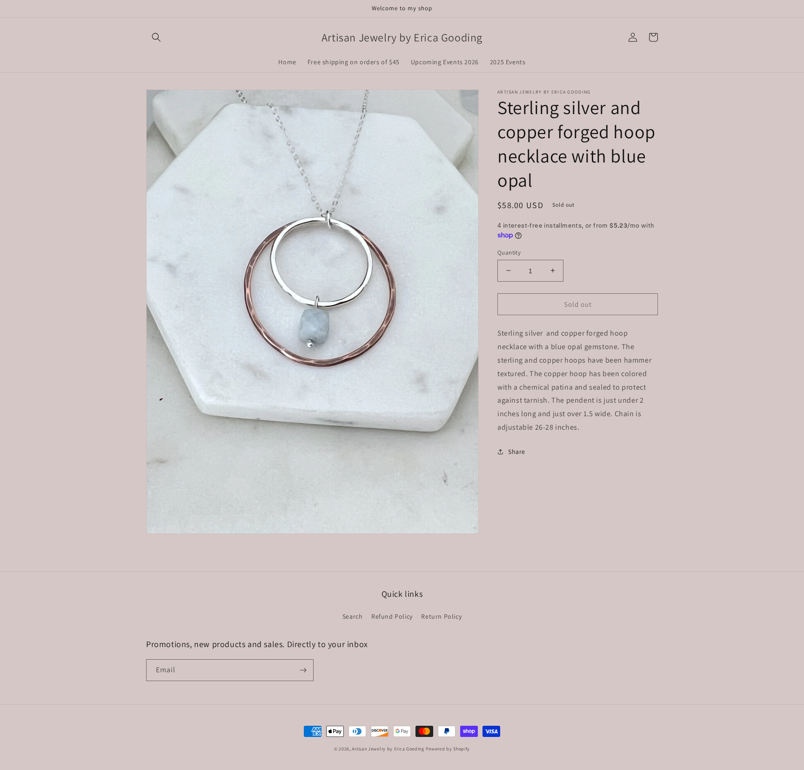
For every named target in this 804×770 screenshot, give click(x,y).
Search (352, 616)
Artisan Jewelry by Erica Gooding (388, 749)
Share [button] (516, 451)
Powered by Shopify (448, 749)
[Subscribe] (303, 670)
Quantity (509, 252)
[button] (156, 37)
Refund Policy (392, 616)
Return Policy (441, 616)
